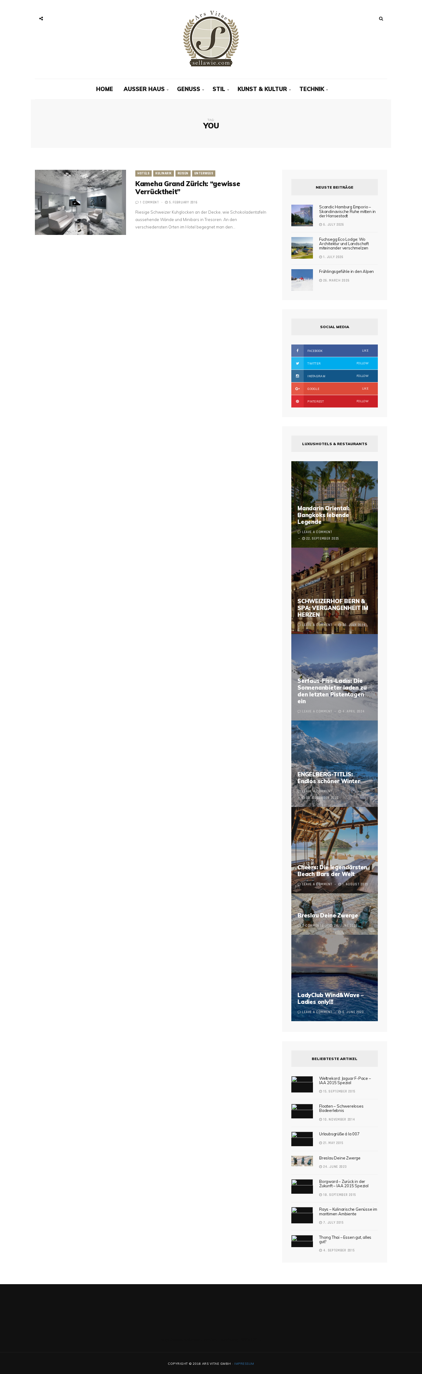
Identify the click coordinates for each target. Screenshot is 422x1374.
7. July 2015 (333, 1223)
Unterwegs (203, 173)
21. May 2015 (332, 1143)
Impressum (244, 1364)
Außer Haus (144, 89)
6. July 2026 (333, 225)
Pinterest (338, 401)
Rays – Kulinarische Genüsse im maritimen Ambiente (348, 1211)
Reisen (183, 173)
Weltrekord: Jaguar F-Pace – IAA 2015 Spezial (345, 1080)
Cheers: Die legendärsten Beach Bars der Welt (332, 871)
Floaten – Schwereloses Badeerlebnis (341, 1108)
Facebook (338, 351)
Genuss (188, 89)
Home (104, 89)
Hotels (143, 173)
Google (338, 388)
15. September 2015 (338, 1091)
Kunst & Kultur (262, 89)
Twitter (338, 363)
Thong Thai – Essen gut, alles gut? (345, 1239)
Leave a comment (317, 532)
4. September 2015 (338, 1250)
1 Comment (149, 202)
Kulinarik (163, 173)
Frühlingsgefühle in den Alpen (346, 271)
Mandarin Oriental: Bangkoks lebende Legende (323, 515)
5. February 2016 (182, 202)
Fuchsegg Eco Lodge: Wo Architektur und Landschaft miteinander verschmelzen (344, 244)
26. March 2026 (335, 280)
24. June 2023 (334, 1167)
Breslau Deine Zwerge (328, 915)
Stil (219, 89)
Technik (311, 89)
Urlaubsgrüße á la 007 (339, 1133)
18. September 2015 (339, 1195)
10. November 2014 (338, 1119)
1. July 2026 (333, 257)
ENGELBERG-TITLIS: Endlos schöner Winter (329, 778)
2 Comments (313, 926)
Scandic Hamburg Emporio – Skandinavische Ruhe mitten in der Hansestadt (347, 211)
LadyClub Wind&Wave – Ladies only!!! (331, 998)
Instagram (338, 376)
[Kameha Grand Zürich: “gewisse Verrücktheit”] (80, 202)
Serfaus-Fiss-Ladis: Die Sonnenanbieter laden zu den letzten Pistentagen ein (332, 691)
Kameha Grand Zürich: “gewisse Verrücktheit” (187, 187)
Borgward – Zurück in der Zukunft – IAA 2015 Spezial (344, 1183)
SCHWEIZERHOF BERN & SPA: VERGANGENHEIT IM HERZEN (333, 608)
